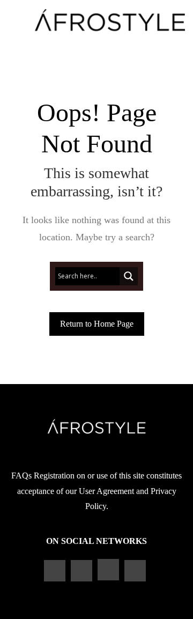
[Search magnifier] (129, 276)
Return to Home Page (96, 323)
